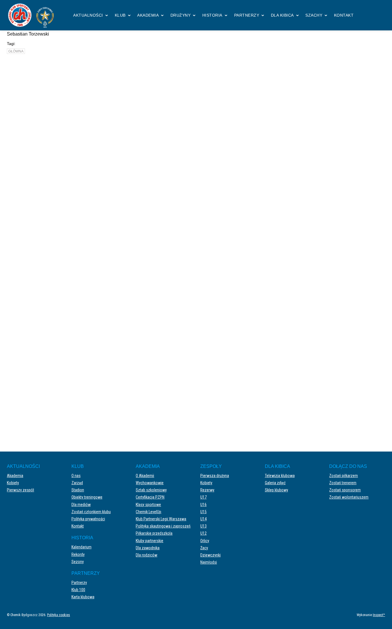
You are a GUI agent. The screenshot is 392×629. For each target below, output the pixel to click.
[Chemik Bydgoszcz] (33, 15)
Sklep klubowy (276, 490)
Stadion (77, 490)
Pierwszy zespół (174, 394)
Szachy (313, 15)
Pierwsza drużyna (214, 475)
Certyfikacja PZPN (150, 497)
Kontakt (344, 15)
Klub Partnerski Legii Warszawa (161, 519)
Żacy (204, 548)
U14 (203, 519)
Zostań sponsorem (345, 490)
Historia (212, 15)
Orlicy (204, 540)
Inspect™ (379, 615)
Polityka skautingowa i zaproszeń (163, 526)
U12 (203, 533)
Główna (16, 51)
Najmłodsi (208, 562)
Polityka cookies (58, 615)
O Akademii (145, 475)
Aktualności (88, 15)
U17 (203, 497)
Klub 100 (78, 589)
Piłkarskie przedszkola (154, 533)
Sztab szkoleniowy (151, 490)
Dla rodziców (146, 555)
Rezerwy (207, 490)
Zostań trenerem (342, 482)
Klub (120, 15)
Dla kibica (282, 15)
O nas (76, 475)
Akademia (148, 15)
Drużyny (180, 15)
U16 (203, 504)
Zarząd (77, 482)
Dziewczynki (210, 555)
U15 (203, 511)
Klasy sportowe (148, 504)
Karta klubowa (82, 597)
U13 (203, 526)
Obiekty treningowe (86, 497)
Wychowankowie (150, 482)
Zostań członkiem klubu (91, 511)
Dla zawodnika (148, 548)
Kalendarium (81, 547)
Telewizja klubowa (280, 475)
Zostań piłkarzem (343, 475)
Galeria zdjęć (275, 482)
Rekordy (78, 554)
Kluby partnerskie (149, 540)
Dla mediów (81, 504)
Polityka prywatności (88, 519)
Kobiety (13, 482)
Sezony (77, 561)
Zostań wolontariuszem (348, 497)
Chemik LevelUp (148, 511)
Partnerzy (246, 15)
